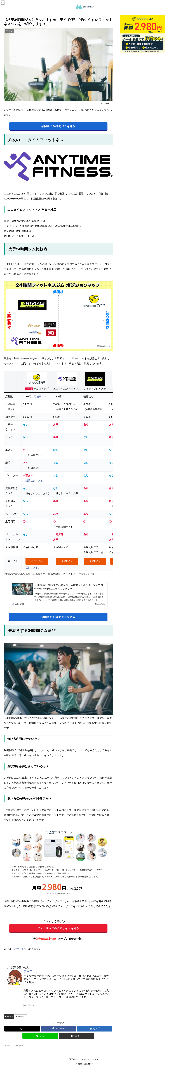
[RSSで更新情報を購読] (33, 1005)
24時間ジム (22, 1016)
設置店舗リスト (34, 480)
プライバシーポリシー (90, 1059)
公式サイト (36, 561)
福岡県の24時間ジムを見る (58, 126)
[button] (76, 1036)
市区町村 (10, 1016)
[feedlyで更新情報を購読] (29, 1005)
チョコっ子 (31, 971)
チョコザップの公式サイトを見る (58, 928)
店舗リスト (40, 396)
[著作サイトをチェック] (25, 1005)
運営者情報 (74, 1059)
